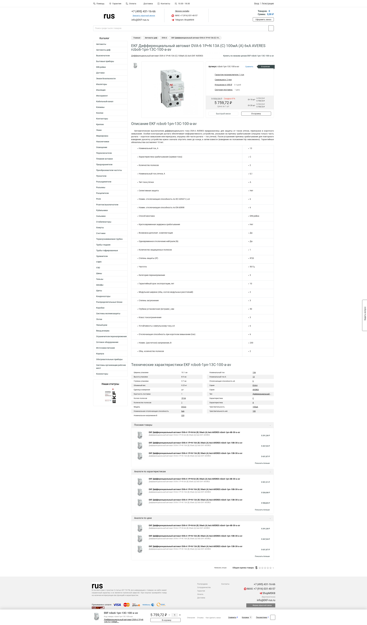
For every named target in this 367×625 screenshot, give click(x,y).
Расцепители (102, 193)
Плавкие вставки (104, 159)
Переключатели (104, 153)
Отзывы (200, 618)
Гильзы (99, 279)
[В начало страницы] (272, 617)
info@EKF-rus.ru (265, 600)
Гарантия (116, 3)
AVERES (256, 390)
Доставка (148, 3)
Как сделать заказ (213, 618)
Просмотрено (261, 617)
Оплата (132, 3)
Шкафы (99, 285)
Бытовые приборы (105, 61)
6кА (182, 411)
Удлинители (102, 256)
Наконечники (102, 141)
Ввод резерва (102, 331)
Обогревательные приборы (109, 359)
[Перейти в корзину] (255, 13)
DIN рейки (101, 67)
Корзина (245, 617)
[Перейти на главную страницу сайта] (109, 15)
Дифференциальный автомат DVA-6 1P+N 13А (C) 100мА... (123, 621)
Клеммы (100, 107)
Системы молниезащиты (108, 313)
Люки (98, 130)
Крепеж (100, 124)
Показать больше (262, 463)
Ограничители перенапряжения (111, 336)
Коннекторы (102, 374)
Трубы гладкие (103, 245)
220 (182, 416)
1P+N (183, 398)
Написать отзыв (220, 568)
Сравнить (232, 617)
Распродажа (202, 584)
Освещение (101, 147)
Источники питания (105, 348)
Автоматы (101, 44)
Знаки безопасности (106, 78)
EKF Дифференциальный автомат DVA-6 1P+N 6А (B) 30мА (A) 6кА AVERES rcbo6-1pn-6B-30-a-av (194, 432)
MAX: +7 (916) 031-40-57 (186, 15)
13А (254, 373)
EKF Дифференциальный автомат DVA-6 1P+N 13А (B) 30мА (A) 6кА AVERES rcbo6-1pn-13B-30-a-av (195, 453)
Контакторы (102, 118)
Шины (99, 273)
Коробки (100, 308)
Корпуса (100, 353)
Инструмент (102, 96)
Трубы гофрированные (107, 250)
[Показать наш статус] (110, 395)
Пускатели (101, 176)
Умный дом (101, 325)
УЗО (98, 268)
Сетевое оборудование (107, 342)
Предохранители (104, 164)
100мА (255, 407)
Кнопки (99, 113)
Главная (136, 38)
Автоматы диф (103, 50)
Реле (98, 199)
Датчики (100, 73)
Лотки (99, 319)
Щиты (99, 290)
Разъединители (103, 182)
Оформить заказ (263, 19)
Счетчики (100, 233)
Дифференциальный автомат (265, 394)
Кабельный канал (104, 101)
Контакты (165, 3)
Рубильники (102, 210)
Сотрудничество (204, 587)
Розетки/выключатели (107, 204)
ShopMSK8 (268, 593)
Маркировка (102, 136)
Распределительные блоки (109, 302)
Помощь (100, 3)
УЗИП (98, 262)
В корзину (256, 113)
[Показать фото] (135, 65)
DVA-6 (164, 38)
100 (254, 411)
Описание (191, 618)
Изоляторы (101, 84)
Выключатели (103, 55)
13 (254, 377)
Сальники (101, 216)
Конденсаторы (103, 296)
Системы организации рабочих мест (111, 366)
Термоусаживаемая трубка (109, 239)
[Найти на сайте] (271, 28)
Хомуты (100, 227)
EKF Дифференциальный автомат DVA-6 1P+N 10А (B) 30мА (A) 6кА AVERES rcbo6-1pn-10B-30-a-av (195, 443)
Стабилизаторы (103, 222)
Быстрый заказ (223, 113)
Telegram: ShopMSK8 (184, 20)
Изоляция (101, 90)
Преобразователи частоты (109, 170)
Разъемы (100, 187)
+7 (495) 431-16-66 (143, 11)
